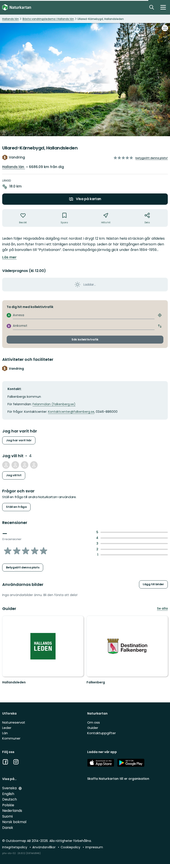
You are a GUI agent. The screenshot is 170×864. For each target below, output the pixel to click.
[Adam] (24, 465)
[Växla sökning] (151, 7)
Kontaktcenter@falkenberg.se (71, 411)
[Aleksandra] (15, 465)
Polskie (8, 805)
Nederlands (12, 810)
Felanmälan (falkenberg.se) (54, 404)
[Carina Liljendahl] (34, 465)
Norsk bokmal (14, 821)
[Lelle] (6, 465)
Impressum (94, 847)
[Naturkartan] (16, 7)
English (8, 793)
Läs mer (9, 257)
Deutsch (9, 799)
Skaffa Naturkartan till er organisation (118, 778)
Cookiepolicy (71, 847)
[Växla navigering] (163, 7)
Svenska (9, 788)
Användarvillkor (44, 847)
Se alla (162, 608)
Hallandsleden (14, 682)
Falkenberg (96, 682)
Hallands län (13, 166)
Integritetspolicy (15, 847)
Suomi (7, 816)
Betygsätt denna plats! (151, 158)
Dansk (7, 827)
